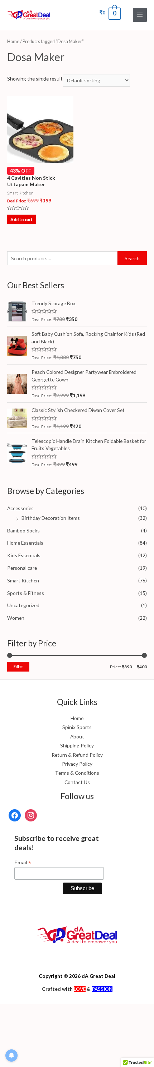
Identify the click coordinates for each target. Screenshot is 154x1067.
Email (22, 862)
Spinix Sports (77, 727)
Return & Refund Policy (77, 755)
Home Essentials (25, 543)
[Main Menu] (140, 15)
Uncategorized (23, 605)
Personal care (22, 568)
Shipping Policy (77, 745)
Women (15, 618)
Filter (18, 666)
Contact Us (77, 782)
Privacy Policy (77, 764)
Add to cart (21, 219)
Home (13, 41)
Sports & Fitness (25, 593)
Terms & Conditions (77, 773)
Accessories (20, 508)
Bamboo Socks (23, 530)
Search (132, 258)
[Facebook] (15, 815)
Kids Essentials (23, 555)
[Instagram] (31, 815)
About (77, 736)
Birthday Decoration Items (50, 518)
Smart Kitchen (23, 580)
